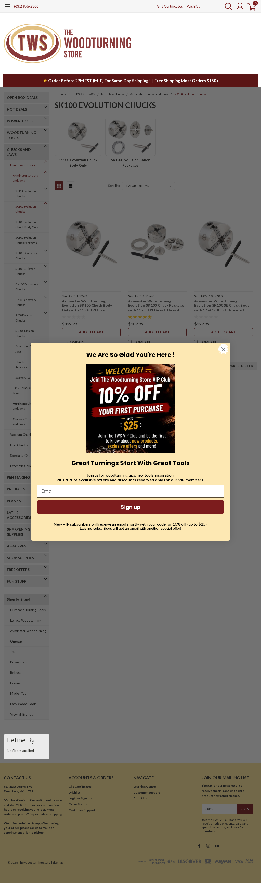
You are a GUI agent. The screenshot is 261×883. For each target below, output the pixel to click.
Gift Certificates (170, 6)
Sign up (130, 507)
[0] (249, 6)
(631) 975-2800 (26, 6)
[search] (227, 6)
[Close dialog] (223, 349)
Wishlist (193, 6)
